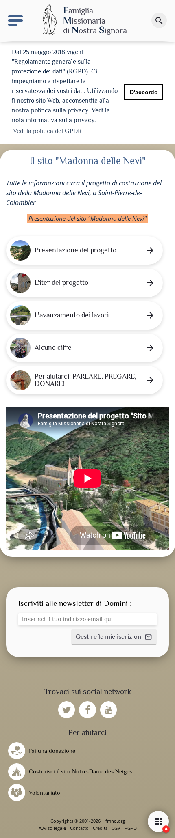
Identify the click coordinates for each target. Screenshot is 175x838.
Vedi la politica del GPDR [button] (47, 131)
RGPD (131, 828)
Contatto (79, 828)
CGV (116, 828)
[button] (114, 637)
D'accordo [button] (144, 92)
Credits (100, 828)
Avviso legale (52, 828)
